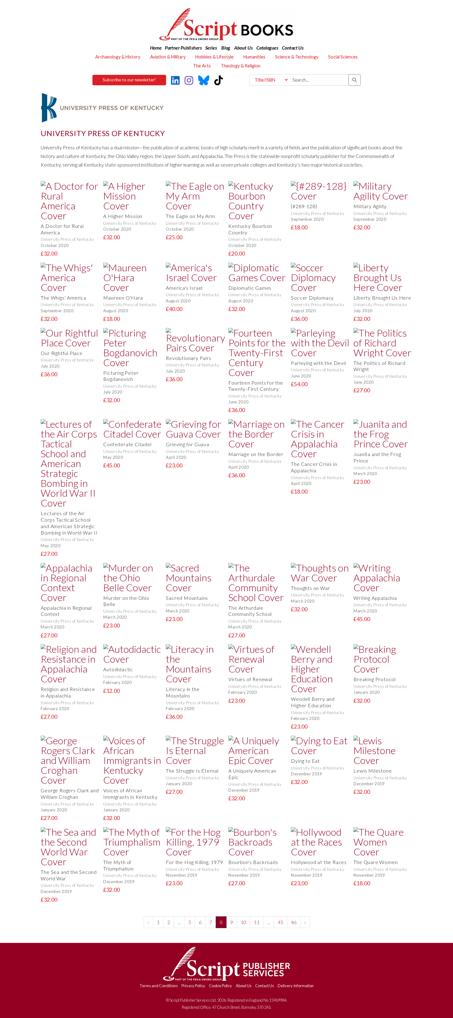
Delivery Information (296, 985)
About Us (243, 985)
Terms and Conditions (159, 985)
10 (243, 922)
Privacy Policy (193, 985)
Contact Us (264, 985)
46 (293, 922)
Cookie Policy (220, 985)
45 (280, 922)
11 (256, 922)
